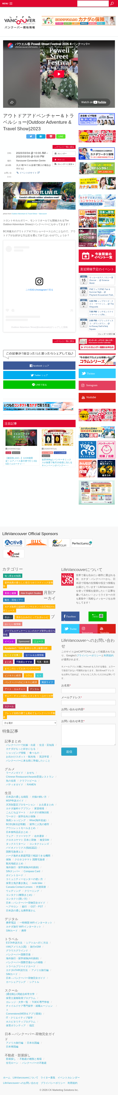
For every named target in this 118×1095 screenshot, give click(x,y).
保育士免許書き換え (17, 883)
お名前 (66, 685)
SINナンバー (13, 871)
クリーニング (31, 891)
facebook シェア (41, 365)
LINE (61, 136)
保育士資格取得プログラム (20, 998)
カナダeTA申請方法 (17, 970)
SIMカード (12, 930)
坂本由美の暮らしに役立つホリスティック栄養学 (28, 584)
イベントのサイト (28, 172)
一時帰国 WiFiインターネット (36, 922)
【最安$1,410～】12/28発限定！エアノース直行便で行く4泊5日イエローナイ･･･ (21, 461)
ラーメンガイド (14, 772)
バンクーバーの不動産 (34, 1063)
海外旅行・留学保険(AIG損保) (22, 867)
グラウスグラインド (17, 950)
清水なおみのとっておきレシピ (32, 617)
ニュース (38, 641)
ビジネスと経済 (13, 675)
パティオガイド (14, 784)
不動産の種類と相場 (31, 1059)
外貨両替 (41, 887)
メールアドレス (71, 697)
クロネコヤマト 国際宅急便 (30, 859)
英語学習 (44, 756)
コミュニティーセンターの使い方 (24, 879)
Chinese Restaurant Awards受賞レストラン (30, 776)
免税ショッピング (16, 820)
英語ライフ (47, 682)
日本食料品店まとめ (17, 832)
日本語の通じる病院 (17, 796)
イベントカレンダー (69, 1077)
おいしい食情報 (47, 453)
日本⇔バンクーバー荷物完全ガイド (25, 902)
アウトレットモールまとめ (20, 828)
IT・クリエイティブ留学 (19, 1017)
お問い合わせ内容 (73, 709)
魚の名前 (11, 780)
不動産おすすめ (24, 661)
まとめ (8, 453)
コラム (28, 675)
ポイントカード (14, 875)
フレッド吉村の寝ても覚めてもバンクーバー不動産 (29, 715)
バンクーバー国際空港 (18, 954)
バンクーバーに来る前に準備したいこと (28, 760)
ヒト (39, 675)
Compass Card (32, 871)
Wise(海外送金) (37, 820)
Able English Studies (31, 593)
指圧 (31, 1025)
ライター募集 (48, 1077)
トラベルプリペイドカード (20, 966)
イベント (9, 641)
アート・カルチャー (15, 689)
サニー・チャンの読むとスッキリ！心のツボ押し (28, 697)
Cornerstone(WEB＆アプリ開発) (23, 1013)
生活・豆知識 (46, 745)
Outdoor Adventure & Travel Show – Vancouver (29, 214)
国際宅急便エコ (14, 851)
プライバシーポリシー (89, 655)
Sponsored (16, 453)
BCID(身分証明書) (16, 824)
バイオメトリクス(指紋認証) (21, 847)
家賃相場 (39, 808)
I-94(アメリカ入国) (16, 946)
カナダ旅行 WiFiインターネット (23, 926)
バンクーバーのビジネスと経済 (21, 682)
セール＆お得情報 (60, 453)
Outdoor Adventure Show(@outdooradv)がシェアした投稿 (39, 327)
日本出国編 (33, 1043)
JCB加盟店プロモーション (20, 804)
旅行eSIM (35, 946)
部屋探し (11, 1059)
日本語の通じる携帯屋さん (20, 910)
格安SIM (44, 840)
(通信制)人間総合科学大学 (20, 994)
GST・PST (37, 906)
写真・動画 (42, 661)
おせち (30, 772)
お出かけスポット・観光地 (20, 756)
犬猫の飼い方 (39, 796)
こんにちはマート (16, 812)
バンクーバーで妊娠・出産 (20, 745)
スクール (9, 706)
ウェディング (13, 891)
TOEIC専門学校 (40, 1002)
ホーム (6, 1077)
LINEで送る (41, 384)
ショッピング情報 (16, 753)
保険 (8, 859)
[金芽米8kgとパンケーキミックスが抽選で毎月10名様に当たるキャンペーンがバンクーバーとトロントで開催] (57, 445)
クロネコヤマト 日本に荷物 (21, 840)
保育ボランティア (16, 1025)
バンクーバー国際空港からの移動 (24, 962)
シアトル (34, 982)
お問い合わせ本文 (73, 721)
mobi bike (37, 883)
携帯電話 (11, 922)
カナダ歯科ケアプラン (18, 808)
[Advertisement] (39, 491)
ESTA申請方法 (14, 942)
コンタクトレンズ (39, 844)
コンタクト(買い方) (16, 898)
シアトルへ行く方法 (37, 942)
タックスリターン (16, 844)
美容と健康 (10, 593)
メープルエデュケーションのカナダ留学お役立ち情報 (29, 633)
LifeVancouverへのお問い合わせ (20, 1083)
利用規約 (109, 655)
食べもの (34, 753)
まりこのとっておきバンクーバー (22, 668)
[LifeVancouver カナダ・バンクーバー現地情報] (19, 30)
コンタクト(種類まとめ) (19, 895)
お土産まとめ (46, 804)
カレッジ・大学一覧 (17, 1002)
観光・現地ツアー (14, 600)
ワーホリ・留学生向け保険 (20, 816)
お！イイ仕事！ (13, 655)
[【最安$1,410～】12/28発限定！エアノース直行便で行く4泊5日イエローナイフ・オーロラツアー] (21, 445)
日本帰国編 (12, 1046)
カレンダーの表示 (105, 333)
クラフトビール (28, 780)
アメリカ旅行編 (40, 970)
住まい (8, 617)
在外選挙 (39, 836)
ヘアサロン (12, 906)
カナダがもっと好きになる (20, 749)
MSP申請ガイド (15, 800)
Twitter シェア (41, 375)
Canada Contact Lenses (19, 887)
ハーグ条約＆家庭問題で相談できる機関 (28, 855)
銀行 (24, 906)
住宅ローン (12, 1063)
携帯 (23, 930)
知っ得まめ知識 (13, 575)
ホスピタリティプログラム (20, 1021)
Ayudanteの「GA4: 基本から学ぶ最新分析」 (27, 648)
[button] (63, 164)
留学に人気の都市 (39, 824)
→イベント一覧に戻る (64, 147)
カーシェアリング (16, 982)
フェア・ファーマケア (18, 836)
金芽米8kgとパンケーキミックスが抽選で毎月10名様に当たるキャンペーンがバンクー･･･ (57, 462)
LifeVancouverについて (25, 1077)
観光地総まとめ (14, 863)
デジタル (34, 689)
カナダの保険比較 (39, 812)
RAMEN (31, 784)
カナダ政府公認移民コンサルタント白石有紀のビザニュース (29, 608)
